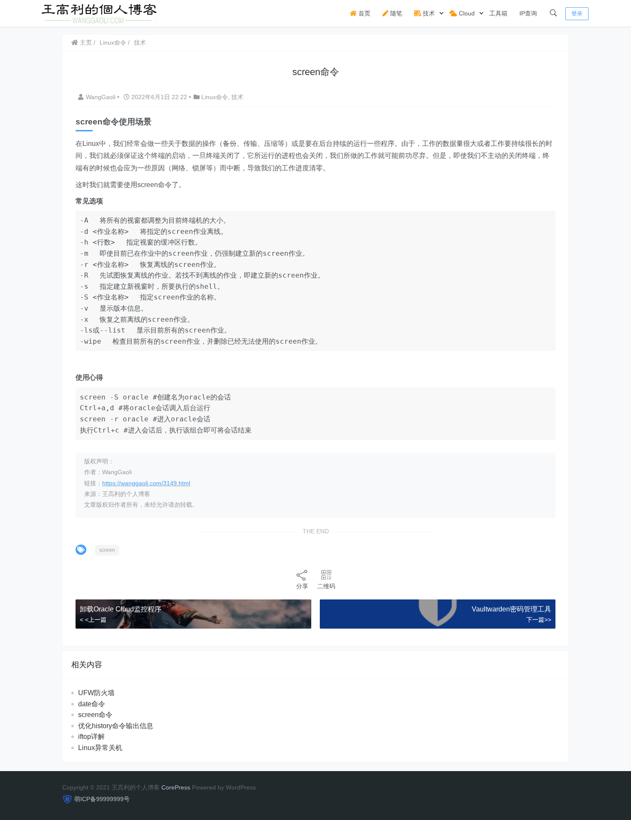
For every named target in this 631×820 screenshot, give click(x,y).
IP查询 (528, 13)
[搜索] (553, 13)
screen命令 (95, 714)
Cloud (466, 13)
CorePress (175, 787)
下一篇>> (538, 619)
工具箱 (498, 13)
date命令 (91, 704)
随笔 (395, 13)
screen (107, 550)
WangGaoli (101, 97)
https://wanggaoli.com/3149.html (146, 483)
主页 (85, 42)
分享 (302, 586)
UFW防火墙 (96, 692)
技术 (428, 13)
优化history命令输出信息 (115, 725)
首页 (363, 13)
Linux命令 (113, 42)
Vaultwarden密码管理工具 (511, 609)
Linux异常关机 (100, 747)
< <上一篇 (93, 619)
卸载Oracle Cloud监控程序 (120, 609)
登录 (576, 13)
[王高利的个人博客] (99, 12)
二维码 (326, 586)
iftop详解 (91, 736)
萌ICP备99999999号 (102, 799)
